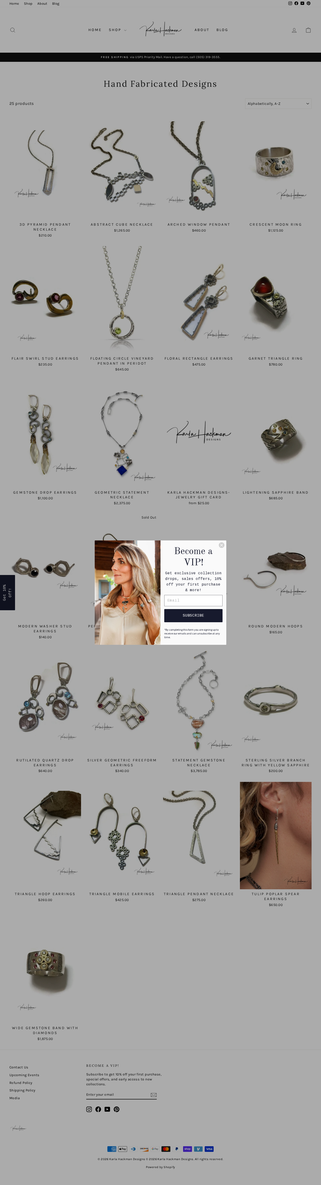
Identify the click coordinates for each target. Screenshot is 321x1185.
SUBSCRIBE (193, 616)
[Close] (221, 545)
